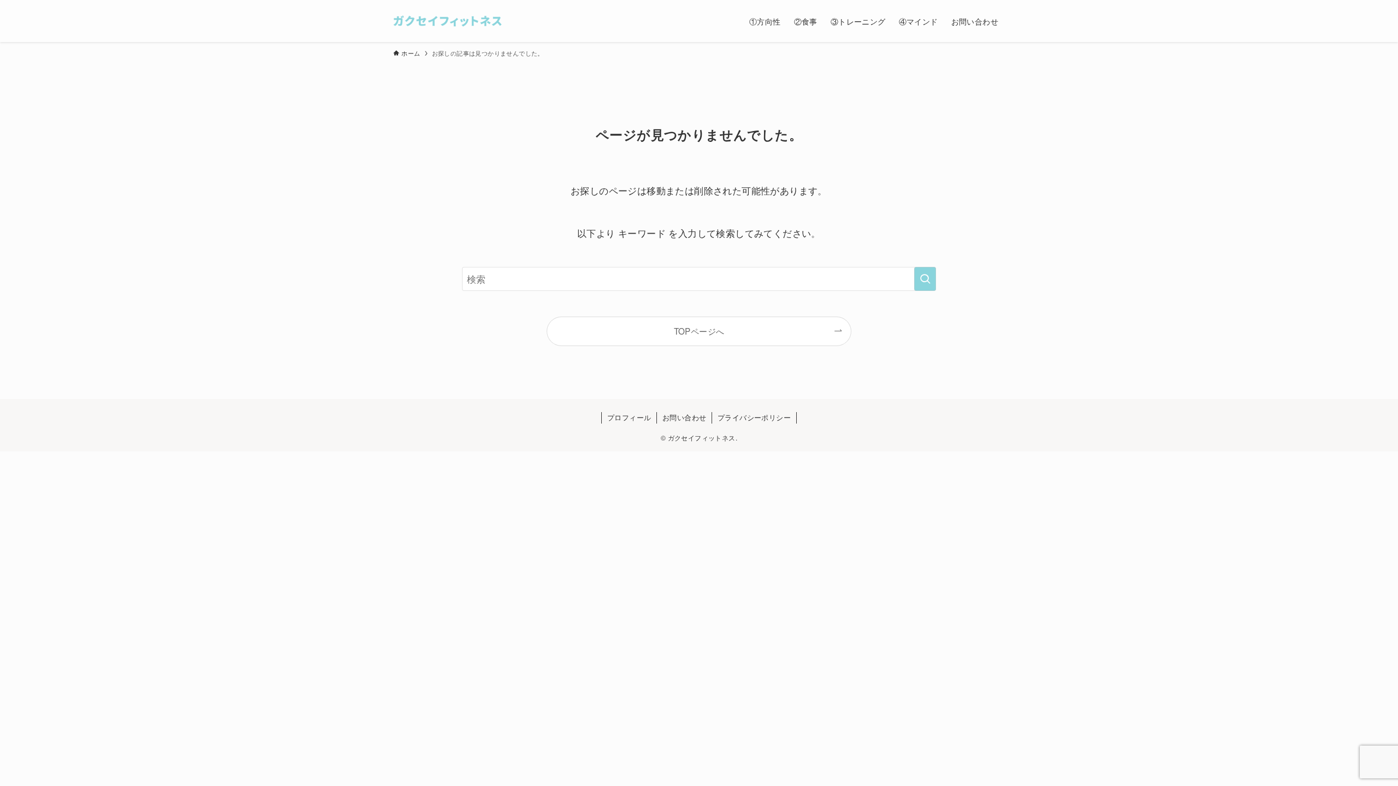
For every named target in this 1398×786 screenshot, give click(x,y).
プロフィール (629, 417)
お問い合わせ (684, 417)
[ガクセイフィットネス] (447, 21)
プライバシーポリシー (754, 417)
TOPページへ (699, 331)
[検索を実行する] (925, 279)
